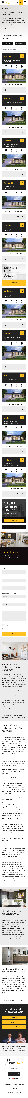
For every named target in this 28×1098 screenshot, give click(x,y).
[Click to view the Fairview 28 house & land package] (14, 202)
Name (3, 568)
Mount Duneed (5, 840)
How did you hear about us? (9, 601)
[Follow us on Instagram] (14, 1074)
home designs (5, 878)
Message (4, 609)
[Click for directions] (22, 56)
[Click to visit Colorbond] (14, 1078)
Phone (3, 577)
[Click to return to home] (5, 2)
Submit (14, 634)
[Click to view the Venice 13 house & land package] (14, 76)
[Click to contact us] (21, 2)
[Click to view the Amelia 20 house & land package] (14, 437)
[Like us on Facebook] (10, 1074)
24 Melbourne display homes (16, 763)
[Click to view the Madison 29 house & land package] (14, 311)
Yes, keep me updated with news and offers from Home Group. (15, 624)
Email (3, 584)
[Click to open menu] (25, 2)
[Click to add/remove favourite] (5, 90)
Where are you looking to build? (9, 593)
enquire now (5, 881)
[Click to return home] (2, 8)
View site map (14, 1088)
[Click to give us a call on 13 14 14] (17, 2)
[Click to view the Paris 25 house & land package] (14, 118)
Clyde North (22, 818)
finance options (17, 878)
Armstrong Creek (18, 838)
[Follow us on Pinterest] (18, 1074)
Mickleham (13, 771)
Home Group (11, 1092)
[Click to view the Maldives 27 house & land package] (14, 160)
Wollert (7, 773)
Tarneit (24, 797)
